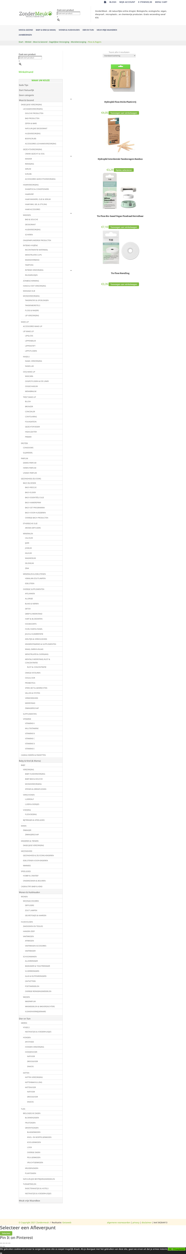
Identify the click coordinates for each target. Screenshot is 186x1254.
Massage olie (29, 291)
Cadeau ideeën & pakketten (33, 755)
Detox (28, 608)
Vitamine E (29, 748)
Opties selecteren (124, 170)
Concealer (30, 411)
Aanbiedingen (25, 35)
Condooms (28, 447)
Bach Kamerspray (33, 502)
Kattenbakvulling (33, 1082)
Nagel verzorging (33, 361)
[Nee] (1, 1253)
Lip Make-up (28, 331)
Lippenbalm (30, 341)
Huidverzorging (32, 133)
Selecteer (6, 1233)
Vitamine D (30, 743)
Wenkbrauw (30, 391)
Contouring (31, 416)
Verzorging (28, 769)
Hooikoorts (30, 624)
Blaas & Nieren (32, 603)
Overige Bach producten (36, 517)
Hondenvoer (31, 1052)
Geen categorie (26, 95)
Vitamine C (30, 738)
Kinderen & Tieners (30, 841)
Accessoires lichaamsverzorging (40, 143)
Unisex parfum (30, 473)
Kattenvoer (30, 1087)
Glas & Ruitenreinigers (35, 976)
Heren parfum (29, 468)
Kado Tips (23, 85)
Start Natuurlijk (26, 90)
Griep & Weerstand (33, 614)
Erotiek (24, 443)
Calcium (29, 538)
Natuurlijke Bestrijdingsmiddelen (39, 1179)
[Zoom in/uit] (1, 1243)
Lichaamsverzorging (33, 109)
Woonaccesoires (31, 901)
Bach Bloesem (29, 483)
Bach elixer (30, 492)
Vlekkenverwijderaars (35, 1011)
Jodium (28, 548)
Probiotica (30, 683)
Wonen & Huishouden (69, 30)
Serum (28, 169)
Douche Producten (34, 113)
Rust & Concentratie (36, 667)
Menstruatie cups (33, 255)
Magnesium (30, 558)
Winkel (28, 42)
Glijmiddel (28, 452)
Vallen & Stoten (32, 693)
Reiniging (29, 164)
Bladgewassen (33, 1132)
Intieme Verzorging (34, 270)
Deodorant (30, 224)
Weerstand (30, 703)
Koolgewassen (34, 1142)
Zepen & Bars (31, 123)
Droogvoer (32, 1061)
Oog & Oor (30, 678)
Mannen (27, 215)
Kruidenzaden (31, 1168)
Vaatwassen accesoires (35, 946)
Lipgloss (29, 335)
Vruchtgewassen (35, 1162)
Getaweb (66, 1222)
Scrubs (28, 174)
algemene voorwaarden (118, 1222)
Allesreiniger (31, 961)
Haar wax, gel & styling (36, 204)
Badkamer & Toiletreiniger (37, 966)
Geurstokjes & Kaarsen (35, 915)
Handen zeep (29, 931)
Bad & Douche (31, 219)
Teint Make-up (29, 397)
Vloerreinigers (32, 971)
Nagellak (29, 366)
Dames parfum (29, 463)
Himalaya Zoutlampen (35, 578)
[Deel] (6, 1243)
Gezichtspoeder (32, 426)
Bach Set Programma (35, 507)
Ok (170, 1249)
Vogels (26, 1027)
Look (29, 1147)
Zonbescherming (31, 281)
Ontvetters (30, 981)
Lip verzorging (32, 315)
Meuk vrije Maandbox (107, 30)
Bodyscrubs (30, 138)
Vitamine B (30, 733)
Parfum (24, 458)
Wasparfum (30, 1001)
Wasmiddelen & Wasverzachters (40, 1006)
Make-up (25, 322)
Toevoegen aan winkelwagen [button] (123, 113)
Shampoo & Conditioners (37, 189)
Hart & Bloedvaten (33, 619)
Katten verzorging (34, 1077)
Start (21, 42)
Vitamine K (30, 723)
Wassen (26, 997)
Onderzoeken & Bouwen (34, 880)
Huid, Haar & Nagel (34, 629)
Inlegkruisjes (31, 275)
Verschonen (29, 795)
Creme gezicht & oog (34, 153)
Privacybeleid (179, 1249)
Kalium (28, 553)
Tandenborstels (32, 305)
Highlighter (31, 432)
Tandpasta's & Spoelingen (37, 300)
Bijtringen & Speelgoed (34, 820)
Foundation (30, 421)
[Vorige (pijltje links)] (1, 1246)
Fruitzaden (30, 1122)
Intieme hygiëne (30, 245)
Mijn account (127, 2)
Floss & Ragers (32, 310)
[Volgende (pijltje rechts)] (4, 1246)
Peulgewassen (33, 1157)
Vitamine (27, 719)
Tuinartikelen (29, 1184)
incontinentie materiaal (36, 250)
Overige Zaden (33, 1152)
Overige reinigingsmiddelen (38, 991)
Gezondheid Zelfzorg (31, 478)
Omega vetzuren (32, 673)
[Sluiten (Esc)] (9, 1243)
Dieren (24, 1023)
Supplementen (30, 714)
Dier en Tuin (88, 30)
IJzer (27, 543)
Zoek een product (65, 10)
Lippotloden (31, 351)
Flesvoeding (31, 814)
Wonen (24, 896)
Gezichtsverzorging (32, 149)
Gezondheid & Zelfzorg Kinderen (38, 855)
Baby (23, 765)
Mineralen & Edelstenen (34, 574)
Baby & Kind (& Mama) (46, 30)
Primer (28, 437)
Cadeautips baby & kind (31, 886)
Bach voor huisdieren (35, 512)
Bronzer (29, 406)
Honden (27, 1037)
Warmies (27, 865)
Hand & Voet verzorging (34, 286)
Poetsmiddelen (32, 986)
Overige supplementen (33, 589)
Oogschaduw (31, 386)
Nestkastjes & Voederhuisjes (38, 1031)
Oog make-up (29, 372)
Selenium (29, 563)
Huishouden (27, 922)
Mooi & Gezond (26, 30)
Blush (28, 401)
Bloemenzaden (32, 1117)
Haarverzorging (31, 184)
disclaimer (147, 1222)
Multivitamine (32, 728)
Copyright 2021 (27, 1222)
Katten (26, 1073)
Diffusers (29, 905)
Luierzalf (29, 799)
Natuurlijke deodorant (36, 128)
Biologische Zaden (31, 1113)
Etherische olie (30, 523)
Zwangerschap (32, 708)
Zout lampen (31, 910)
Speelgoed (26, 871)
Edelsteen (29, 583)
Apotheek (29, 1042)
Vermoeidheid (31, 698)
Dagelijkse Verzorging (59, 42)
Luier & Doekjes (32, 804)
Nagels (26, 356)
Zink (27, 568)
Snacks (30, 1066)
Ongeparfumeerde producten (37, 240)
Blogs (112, 2)
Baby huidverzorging (35, 774)
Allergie (29, 598)
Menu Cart (161, 2)
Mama (23, 826)
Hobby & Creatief (31, 875)
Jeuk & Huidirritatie (34, 634)
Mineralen (28, 533)
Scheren (29, 234)
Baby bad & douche (34, 779)
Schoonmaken (30, 956)
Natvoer (31, 1056)
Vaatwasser (30, 951)
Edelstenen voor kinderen (35, 860)
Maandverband (32, 260)
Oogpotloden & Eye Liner (37, 381)
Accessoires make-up (32, 326)
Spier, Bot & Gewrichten (36, 688)
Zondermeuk (42, 1222)
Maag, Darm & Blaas (34, 649)
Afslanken (30, 593)
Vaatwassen (28, 936)
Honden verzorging (34, 1047)
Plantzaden (30, 1173)
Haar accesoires (32, 209)
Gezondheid (26, 851)
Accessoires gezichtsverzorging (40, 179)
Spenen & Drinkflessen (35, 789)
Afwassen (29, 940)
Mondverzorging (78, 42)
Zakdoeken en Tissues (33, 926)
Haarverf (29, 194)
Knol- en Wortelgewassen (39, 1137)
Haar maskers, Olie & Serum (38, 199)
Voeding (27, 810)
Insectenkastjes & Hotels (36, 1188)
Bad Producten (32, 118)
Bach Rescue (30, 487)
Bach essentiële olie (34, 497)
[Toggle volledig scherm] (4, 1243)
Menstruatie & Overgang (36, 654)
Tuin (23, 1109)
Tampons (29, 265)
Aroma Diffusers (33, 528)
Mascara (29, 376)
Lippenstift (30, 346)
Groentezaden (32, 1128)
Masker (28, 159)
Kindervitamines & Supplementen (40, 644)
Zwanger (27, 830)
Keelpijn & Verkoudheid (36, 639)
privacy (135, 1222)
